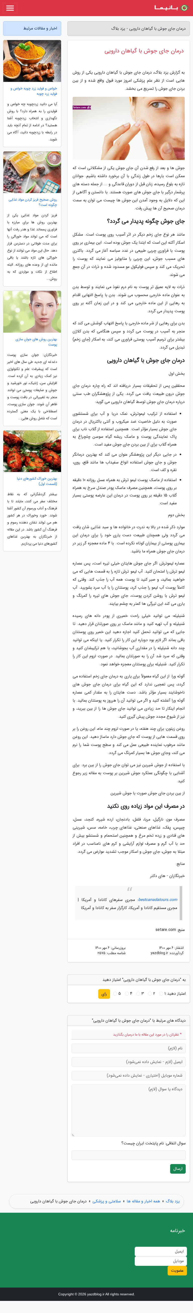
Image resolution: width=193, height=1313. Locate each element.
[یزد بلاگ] (171, 8)
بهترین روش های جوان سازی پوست (36, 342)
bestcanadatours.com (157, 900)
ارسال (177, 1169)
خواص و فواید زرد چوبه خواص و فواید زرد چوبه (34, 91)
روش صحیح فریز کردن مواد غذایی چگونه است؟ (33, 202)
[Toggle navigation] (10, 8)
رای (104, 994)
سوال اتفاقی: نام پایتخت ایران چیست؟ (153, 1143)
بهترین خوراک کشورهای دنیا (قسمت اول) (37, 481)
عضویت (177, 1270)
